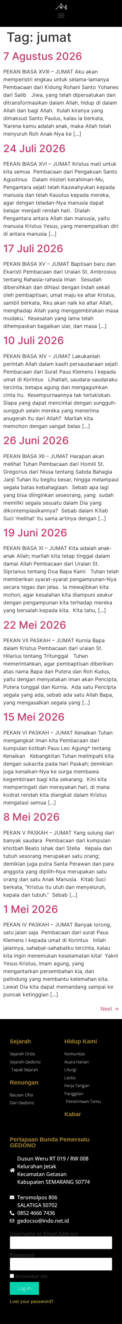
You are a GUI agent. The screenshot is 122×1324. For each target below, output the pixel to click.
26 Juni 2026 (36, 440)
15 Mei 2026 (33, 717)
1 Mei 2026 (30, 909)
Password (22, 1255)
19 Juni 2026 (35, 532)
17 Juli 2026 (33, 248)
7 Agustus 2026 (42, 56)
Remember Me (30, 1276)
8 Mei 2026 (31, 817)
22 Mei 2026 (34, 625)
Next (110, 1008)
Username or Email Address (44, 1233)
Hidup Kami (80, 1041)
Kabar (72, 1114)
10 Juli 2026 (33, 340)
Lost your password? (31, 1301)
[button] (61, 15)
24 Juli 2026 (34, 148)
